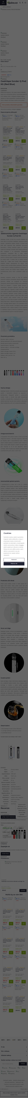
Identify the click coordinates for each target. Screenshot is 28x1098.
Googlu (21, 545)
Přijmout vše (14, 563)
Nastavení (14, 559)
